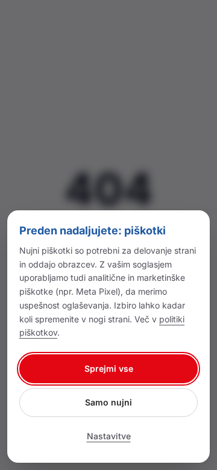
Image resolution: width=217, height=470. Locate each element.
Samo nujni (108, 402)
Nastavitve (109, 436)
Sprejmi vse (108, 368)
